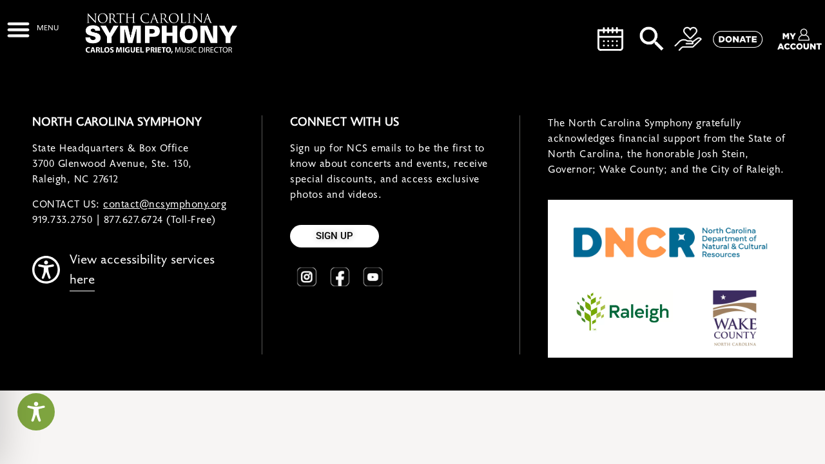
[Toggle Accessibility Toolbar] (36, 412)
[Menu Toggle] (32, 29)
